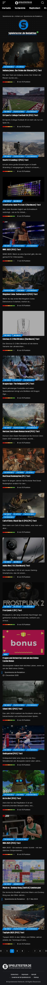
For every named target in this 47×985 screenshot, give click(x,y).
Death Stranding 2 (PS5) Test (15, 160)
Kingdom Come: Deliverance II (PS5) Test (20, 294)
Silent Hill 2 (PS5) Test (12, 709)
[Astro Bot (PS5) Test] (23, 782)
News (5, 654)
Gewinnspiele (18, 884)
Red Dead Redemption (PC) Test (16, 476)
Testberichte (9, 67)
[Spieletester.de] (23, 2)
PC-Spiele (20, 67)
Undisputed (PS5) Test (13, 753)
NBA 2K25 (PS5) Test (12, 843)
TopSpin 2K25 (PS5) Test (13, 932)
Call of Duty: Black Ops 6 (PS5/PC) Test (20, 521)
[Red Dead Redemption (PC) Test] (23, 460)
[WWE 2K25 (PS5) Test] (23, 233)
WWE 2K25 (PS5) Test (12, 249)
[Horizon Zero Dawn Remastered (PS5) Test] (23, 415)
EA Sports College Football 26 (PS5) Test (20, 115)
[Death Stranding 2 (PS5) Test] (23, 144)
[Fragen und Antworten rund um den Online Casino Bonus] (23, 642)
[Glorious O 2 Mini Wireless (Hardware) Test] (23, 323)
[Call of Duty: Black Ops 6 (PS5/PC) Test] (23, 505)
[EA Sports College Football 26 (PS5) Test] (23, 99)
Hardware (17, 201)
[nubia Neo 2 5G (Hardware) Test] (23, 550)
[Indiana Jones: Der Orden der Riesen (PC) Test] (23, 54)
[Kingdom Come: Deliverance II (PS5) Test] (23, 278)
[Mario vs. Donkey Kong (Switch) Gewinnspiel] (23, 872)
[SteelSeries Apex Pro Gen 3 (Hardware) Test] (23, 189)
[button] (5, 3)
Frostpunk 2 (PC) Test (12, 610)
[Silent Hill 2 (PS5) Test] (23, 693)
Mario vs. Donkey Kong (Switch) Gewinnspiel (22, 888)
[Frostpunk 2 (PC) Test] (23, 594)
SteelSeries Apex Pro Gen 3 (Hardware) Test (22, 205)
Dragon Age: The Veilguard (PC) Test (18, 384)
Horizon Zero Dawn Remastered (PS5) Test (21, 431)
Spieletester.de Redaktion (15, 672)
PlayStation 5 (19, 112)
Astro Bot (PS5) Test (12, 798)
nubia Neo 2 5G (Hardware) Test (16, 565)
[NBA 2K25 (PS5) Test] (23, 827)
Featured (7, 112)
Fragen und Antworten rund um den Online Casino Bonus (21, 659)
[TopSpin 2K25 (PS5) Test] (23, 916)
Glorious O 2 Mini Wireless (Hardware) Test (21, 339)
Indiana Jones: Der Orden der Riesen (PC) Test (22, 70)
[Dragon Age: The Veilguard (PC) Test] (23, 368)
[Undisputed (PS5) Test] (23, 737)
